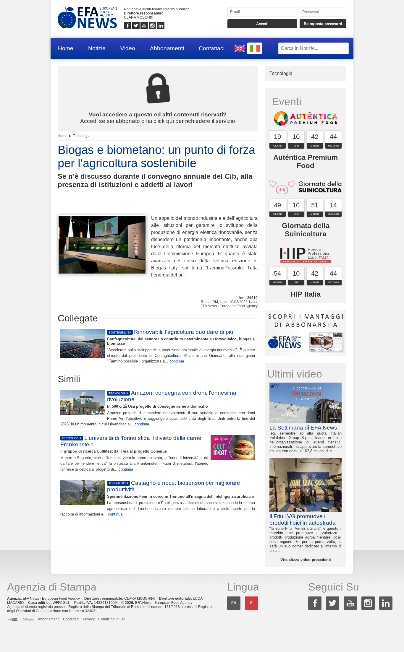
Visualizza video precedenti (305, 559)
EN (233, 603)
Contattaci (211, 48)
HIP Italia (305, 294)
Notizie (97, 48)
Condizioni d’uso (111, 619)
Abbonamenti (167, 48)
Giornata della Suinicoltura (305, 230)
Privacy (89, 619)
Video (127, 48)
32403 (90, 611)
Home (65, 48)
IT (251, 603)
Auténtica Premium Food (305, 161)
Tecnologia (82, 136)
